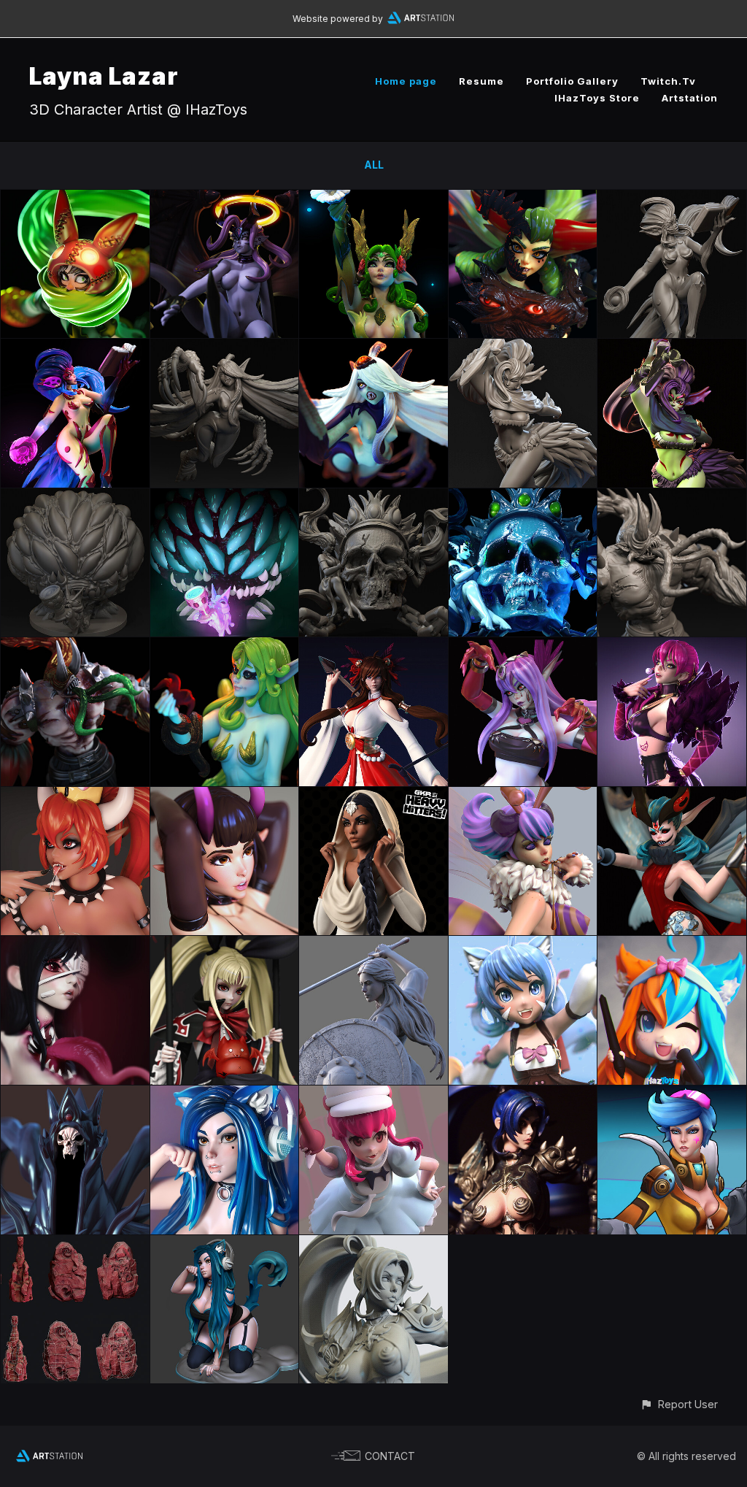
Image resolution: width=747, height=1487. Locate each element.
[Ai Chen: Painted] (75, 198)
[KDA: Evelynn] (671, 645)
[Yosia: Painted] (224, 198)
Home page (406, 81)
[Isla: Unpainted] (523, 347)
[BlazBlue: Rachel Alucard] (224, 944)
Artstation (690, 98)
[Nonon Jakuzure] (373, 1094)
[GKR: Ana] (373, 795)
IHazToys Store (597, 98)
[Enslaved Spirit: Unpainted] (373, 497)
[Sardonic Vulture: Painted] (373, 347)
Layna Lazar (104, 76)
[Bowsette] (75, 795)
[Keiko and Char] (523, 944)
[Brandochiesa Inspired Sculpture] (75, 944)
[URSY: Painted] (224, 645)
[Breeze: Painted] (373, 198)
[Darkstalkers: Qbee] (523, 795)
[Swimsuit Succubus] (224, 795)
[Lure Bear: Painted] (75, 497)
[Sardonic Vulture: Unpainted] (224, 347)
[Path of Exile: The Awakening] (75, 1243)
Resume (481, 81)
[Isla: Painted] (671, 347)
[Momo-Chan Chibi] (671, 944)
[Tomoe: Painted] (373, 645)
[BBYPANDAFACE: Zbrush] (224, 1243)
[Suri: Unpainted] (671, 198)
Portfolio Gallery (572, 81)
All (374, 164)
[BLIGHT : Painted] (75, 645)
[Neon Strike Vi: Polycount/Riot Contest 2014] (671, 1094)
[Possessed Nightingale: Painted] (523, 198)
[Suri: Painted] (75, 347)
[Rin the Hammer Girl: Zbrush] (373, 1243)
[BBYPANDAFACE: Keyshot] (224, 1094)
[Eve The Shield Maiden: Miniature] (373, 944)
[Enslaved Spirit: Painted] (523, 497)
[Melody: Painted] (523, 645)
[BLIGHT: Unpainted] (671, 497)
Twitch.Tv (668, 81)
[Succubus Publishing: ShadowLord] (75, 1094)
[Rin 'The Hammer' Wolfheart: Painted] (523, 1094)
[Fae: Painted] (671, 795)
